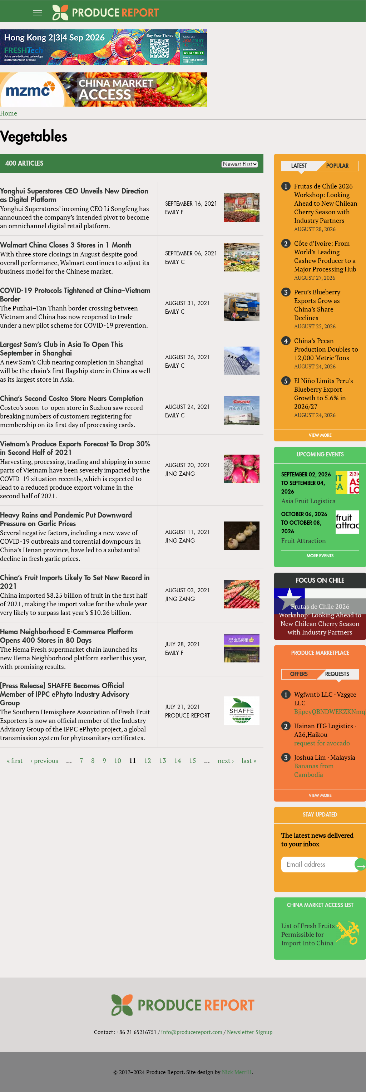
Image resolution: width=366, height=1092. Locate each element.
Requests (337, 674)
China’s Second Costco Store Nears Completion (71, 398)
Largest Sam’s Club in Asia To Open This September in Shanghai (61, 349)
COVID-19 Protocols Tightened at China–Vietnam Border (75, 295)
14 (177, 760)
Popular (337, 166)
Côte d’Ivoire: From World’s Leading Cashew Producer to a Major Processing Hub (325, 256)
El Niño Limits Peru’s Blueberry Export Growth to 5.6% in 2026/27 (323, 393)
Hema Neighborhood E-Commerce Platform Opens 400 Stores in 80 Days (66, 636)
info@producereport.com (191, 1031)
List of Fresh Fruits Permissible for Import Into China (308, 934)
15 (192, 760)
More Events (320, 556)
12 (147, 760)
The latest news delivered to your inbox (317, 839)
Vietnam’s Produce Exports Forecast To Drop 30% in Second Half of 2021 (75, 448)
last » (249, 760)
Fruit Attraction (303, 540)
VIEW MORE (320, 435)
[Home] (105, 12)
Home (8, 113)
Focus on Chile (320, 580)
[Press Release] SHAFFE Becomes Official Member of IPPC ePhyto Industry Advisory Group (64, 694)
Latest (299, 166)
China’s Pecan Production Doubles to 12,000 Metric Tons (326, 349)
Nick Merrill (237, 1072)
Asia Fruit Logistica (308, 500)
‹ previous (44, 760)
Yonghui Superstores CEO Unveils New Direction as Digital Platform (74, 195)
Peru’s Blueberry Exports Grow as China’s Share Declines (317, 305)
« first (15, 760)
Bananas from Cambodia (314, 770)
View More (320, 795)
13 (162, 760)
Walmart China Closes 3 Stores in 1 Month (66, 245)
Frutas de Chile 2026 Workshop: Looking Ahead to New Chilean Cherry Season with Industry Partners (325, 203)
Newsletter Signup (249, 1031)
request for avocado (322, 743)
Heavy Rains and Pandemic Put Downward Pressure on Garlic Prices (66, 519)
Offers (299, 674)
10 (117, 760)
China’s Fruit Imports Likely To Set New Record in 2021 (75, 582)
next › (226, 760)
